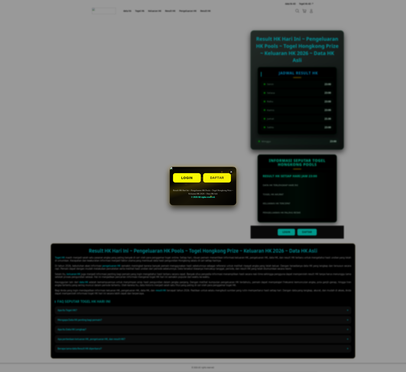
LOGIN (187, 177)
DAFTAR (217, 177)
